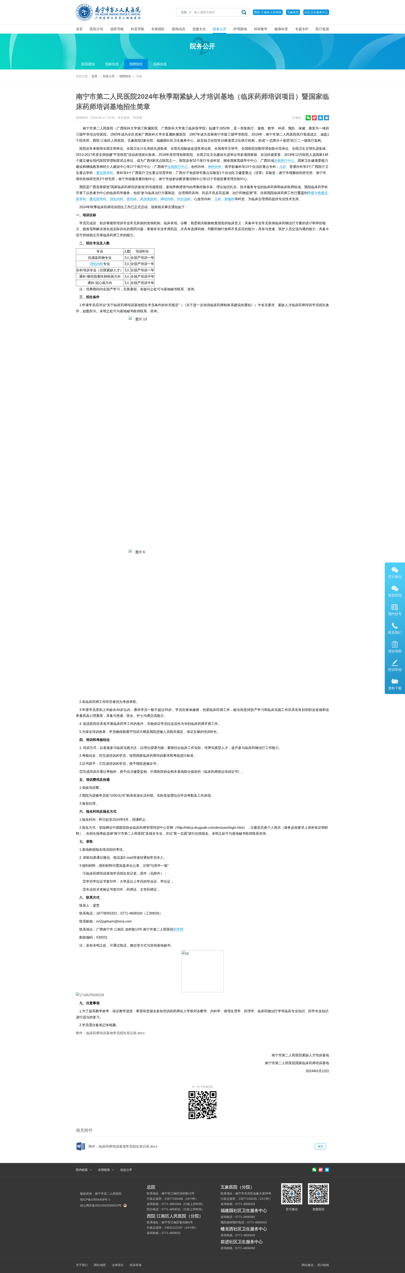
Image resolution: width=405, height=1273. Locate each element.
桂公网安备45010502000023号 (101, 1205)
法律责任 (118, 1265)
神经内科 (167, 199)
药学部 (178, 929)
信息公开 (126, 1169)
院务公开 (219, 29)
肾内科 (132, 199)
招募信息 (160, 64)
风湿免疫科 (148, 199)
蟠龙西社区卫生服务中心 (244, 1229)
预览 (320, 1146)
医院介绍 (96, 29)
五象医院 (293, 12)
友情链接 (104, 1169)
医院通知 (88, 64)
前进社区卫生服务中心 (242, 1241)
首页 (79, 29)
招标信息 (112, 64)
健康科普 (281, 29)
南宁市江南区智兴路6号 (177, 1222)
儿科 (282, 166)
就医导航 (117, 29)
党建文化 (199, 29)
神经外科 (214, 166)
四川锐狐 (323, 1265)
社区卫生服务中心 (316, 12)
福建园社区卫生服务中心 (244, 1210)
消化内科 (116, 199)
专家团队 (158, 29)
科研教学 (260, 29)
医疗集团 (322, 29)
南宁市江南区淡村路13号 (178, 1193)
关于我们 (82, 1265)
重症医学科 (104, 173)
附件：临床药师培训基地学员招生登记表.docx (110, 1033)
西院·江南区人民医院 (268, 12)
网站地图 (100, 1265)
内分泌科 (184, 199)
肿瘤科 (229, 199)
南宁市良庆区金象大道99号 (253, 1193)
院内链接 (82, 1169)
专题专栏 (302, 29)
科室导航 (137, 29)
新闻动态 (178, 29)
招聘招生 (136, 64)
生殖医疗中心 (284, 160)
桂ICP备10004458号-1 (95, 1199)
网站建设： (309, 1265)
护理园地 (240, 29)
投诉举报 (136, 1265)
